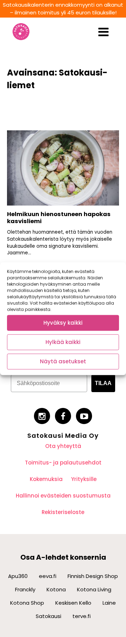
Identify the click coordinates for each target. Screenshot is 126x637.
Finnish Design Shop (93, 576)
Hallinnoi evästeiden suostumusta (63, 495)
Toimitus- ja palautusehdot (63, 462)
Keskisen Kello (73, 602)
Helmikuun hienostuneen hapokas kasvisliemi (59, 218)
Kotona (56, 589)
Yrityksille (84, 479)
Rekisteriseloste (63, 512)
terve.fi (81, 616)
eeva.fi (47, 576)
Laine (109, 602)
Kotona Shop (27, 602)
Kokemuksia (46, 479)
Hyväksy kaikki (63, 322)
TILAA (103, 383)
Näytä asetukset (63, 361)
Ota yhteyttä (63, 446)
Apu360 (18, 576)
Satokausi (48, 616)
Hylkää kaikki (63, 342)
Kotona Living (94, 589)
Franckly (25, 589)
